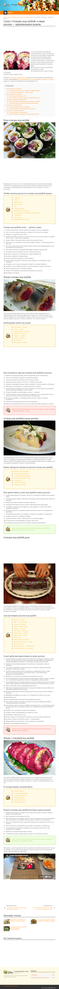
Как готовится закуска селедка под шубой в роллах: (23, 98)
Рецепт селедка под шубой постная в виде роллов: (23, 114)
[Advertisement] (29, 38)
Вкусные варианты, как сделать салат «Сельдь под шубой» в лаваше (43, 907)
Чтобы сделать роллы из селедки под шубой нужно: (23, 90)
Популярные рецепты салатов (17, 17)
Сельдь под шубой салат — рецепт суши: (20, 92)
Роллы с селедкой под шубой (14, 110)
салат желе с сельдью (47, 79)
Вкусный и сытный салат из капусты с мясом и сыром (18, 920)
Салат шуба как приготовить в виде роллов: (21, 108)
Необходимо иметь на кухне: (17, 96)
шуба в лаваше (22, 79)
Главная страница (7, 17)
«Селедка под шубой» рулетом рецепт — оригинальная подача (17, 907)
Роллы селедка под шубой (13, 94)
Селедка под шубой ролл (13, 105)
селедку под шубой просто (17, 77)
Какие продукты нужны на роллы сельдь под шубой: (24, 101)
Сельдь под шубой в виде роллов (15, 99)
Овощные (42, 975)
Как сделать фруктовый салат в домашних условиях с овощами (46, 920)
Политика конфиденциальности (11, 986)
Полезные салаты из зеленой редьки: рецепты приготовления (18, 928)
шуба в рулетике (32, 79)
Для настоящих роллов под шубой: (18, 107)
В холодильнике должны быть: (17, 112)
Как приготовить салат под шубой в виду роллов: (22, 103)
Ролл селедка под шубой (13, 88)
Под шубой (26, 17)
